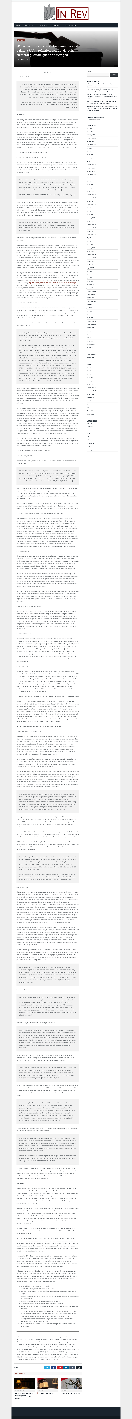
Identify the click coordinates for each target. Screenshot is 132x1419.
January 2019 (90, 348)
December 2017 (91, 387)
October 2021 (90, 261)
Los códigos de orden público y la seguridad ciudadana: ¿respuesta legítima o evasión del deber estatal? (102, 96)
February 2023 (91, 218)
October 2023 (90, 201)
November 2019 (91, 324)
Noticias (89, 440)
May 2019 (89, 334)
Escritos (42, 25)
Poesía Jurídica (91, 443)
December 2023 (91, 194)
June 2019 (89, 331)
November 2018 (91, 354)
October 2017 (90, 394)
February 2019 (91, 344)
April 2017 (89, 407)
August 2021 (90, 268)
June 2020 (89, 311)
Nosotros (29, 25)
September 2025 (91, 145)
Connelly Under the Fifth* (47, 1393)
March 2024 (90, 184)
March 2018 (90, 377)
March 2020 (90, 318)
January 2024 (90, 191)
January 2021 (90, 288)
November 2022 (91, 228)
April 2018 (89, 374)
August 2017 (90, 397)
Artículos (21, 40)
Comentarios (90, 426)
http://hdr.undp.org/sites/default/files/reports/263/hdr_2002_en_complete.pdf (52, 283)
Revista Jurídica (70, 25)
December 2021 (91, 254)
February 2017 (91, 414)
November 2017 (91, 391)
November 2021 (91, 258)
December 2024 (91, 164)
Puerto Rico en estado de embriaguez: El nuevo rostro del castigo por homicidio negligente (100, 90)
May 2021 (89, 274)
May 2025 (89, 148)
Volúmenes (56, 25)
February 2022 (91, 248)
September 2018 (91, 361)
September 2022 (91, 234)
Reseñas (89, 446)
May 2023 (89, 208)
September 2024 (91, 175)
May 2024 (89, 178)
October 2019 (90, 328)
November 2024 (91, 168)
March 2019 (90, 341)
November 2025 (91, 138)
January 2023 (90, 221)
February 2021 (91, 284)
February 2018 (91, 381)
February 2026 (91, 135)
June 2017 (89, 401)
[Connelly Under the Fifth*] (47, 1384)
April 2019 (89, 338)
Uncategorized (91, 450)
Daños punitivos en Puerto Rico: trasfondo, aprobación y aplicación (99, 85)
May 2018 (89, 371)
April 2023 (89, 211)
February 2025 (91, 158)
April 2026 (89, 128)
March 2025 (90, 155)
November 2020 (91, 294)
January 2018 (90, 384)
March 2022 (90, 244)
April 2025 (89, 151)
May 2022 (89, 238)
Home (18, 25)
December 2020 (91, 291)
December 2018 (91, 351)
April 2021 (89, 278)
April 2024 (89, 181)
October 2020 (90, 298)
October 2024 (90, 171)
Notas (88, 436)
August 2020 (90, 304)
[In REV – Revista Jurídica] (66, 12)
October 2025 (90, 141)
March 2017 (90, 411)
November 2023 (91, 198)
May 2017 (89, 404)
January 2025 (90, 161)
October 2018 (90, 357)
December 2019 (91, 321)
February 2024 (91, 188)
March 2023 (90, 214)
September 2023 (91, 204)
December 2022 (91, 224)
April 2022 (89, 241)
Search (89, 72)
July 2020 (89, 308)
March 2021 (90, 281)
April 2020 (89, 314)
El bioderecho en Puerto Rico (71, 1393)
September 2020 (91, 301)
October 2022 (90, 231)
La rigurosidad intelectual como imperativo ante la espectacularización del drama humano (24, 1396)
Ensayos (89, 430)
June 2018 (89, 367)
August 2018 (90, 364)
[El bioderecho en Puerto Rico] (71, 1384)
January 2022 (90, 251)
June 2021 (89, 271)
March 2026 (90, 131)
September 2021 (91, 264)
